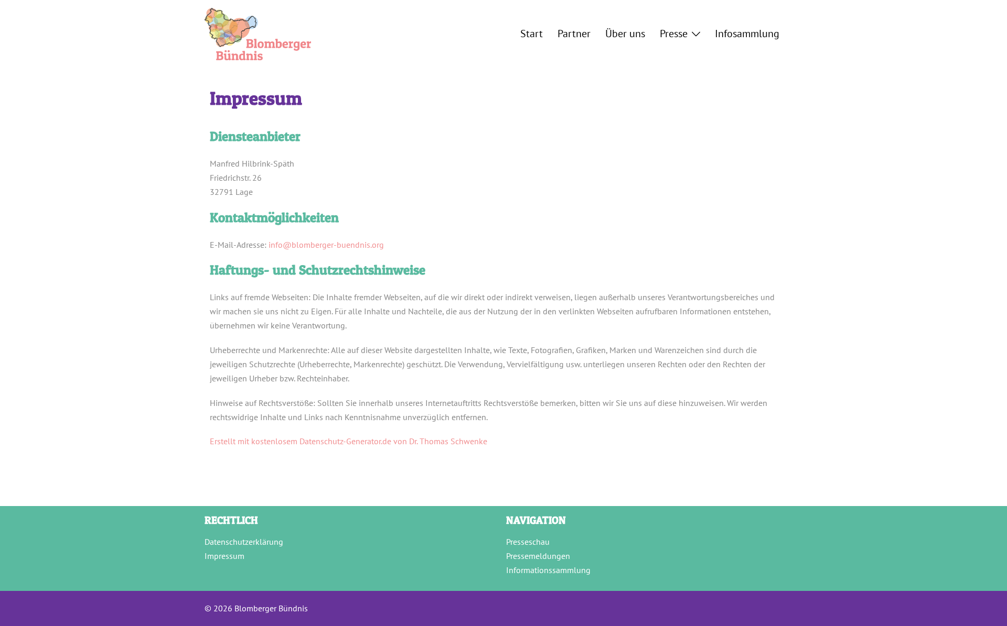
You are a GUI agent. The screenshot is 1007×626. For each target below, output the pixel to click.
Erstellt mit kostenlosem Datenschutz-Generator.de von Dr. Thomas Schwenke (348, 441)
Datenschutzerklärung (244, 541)
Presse (674, 33)
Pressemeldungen (538, 556)
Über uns (625, 33)
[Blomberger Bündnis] (258, 33)
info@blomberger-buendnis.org (326, 244)
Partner (574, 33)
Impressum (224, 556)
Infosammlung (747, 33)
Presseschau (528, 541)
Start (531, 33)
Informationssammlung (548, 570)
